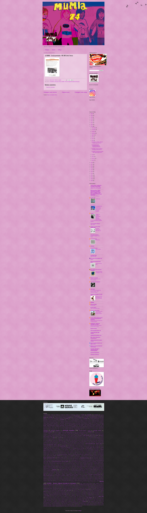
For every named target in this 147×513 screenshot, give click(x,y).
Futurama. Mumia (79, 463)
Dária (59, 453)
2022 (92, 120)
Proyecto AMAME (96, 494)
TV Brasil (84, 501)
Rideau (92, 259)
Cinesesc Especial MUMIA (89, 449)
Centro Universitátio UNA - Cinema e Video (51, 444)
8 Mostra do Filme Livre (66, 426)
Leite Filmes (93, 205)
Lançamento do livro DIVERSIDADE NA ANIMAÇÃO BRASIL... (96, 145)
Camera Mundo (96, 437)
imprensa (54, 469)
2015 (92, 167)
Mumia (102, 481)
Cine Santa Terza (46, 447)
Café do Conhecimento (67, 437)
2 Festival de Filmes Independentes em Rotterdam (55, 418)
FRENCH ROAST (59, 463)
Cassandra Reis (54, 440)
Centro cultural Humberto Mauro (86, 440)
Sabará (71, 496)
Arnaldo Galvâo (83, 434)
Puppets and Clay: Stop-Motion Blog (95, 227)
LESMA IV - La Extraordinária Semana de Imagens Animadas (72, 474)
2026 (92, 113)
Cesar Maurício (70, 444)
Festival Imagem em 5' (75, 460)
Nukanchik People (58, 488)
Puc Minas (102, 494)
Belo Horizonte (86, 435)
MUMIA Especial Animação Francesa (86, 484)
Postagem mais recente (50, 92)
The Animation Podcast (95, 223)
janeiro (93, 160)
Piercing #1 (89, 491)
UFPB (97, 501)
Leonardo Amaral (50, 474)
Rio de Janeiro (60, 496)
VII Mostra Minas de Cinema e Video (86, 503)
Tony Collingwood (69, 501)
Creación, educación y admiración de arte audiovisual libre (95, 349)
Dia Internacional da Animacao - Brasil (63, 454)
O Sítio (93, 488)
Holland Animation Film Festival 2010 (49, 468)
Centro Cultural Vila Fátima (90, 442)
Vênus (99, 502)
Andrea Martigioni (78, 429)
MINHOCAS (56, 480)
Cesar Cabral (64, 444)
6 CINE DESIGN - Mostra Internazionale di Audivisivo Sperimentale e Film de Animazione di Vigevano (75, 423)
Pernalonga (84, 491)
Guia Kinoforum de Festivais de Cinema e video (66, 466)
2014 (92, 169)
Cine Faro (48, 446)
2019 (92, 126)
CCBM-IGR (60, 440)
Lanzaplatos (70, 473)
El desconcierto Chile (65, 455)
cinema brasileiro (89, 448)
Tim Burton (55, 501)
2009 (92, 178)
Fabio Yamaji (93, 457)
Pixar (102, 491)
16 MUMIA (52, 81)
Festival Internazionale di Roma (76, 461)
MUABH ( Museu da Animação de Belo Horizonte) (79, 481)
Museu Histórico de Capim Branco (79, 485)
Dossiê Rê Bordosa (101, 454)
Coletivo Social (66, 450)
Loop (65, 476)
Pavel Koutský (63, 491)
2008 (92, 180)
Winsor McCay (86, 504)
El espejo (71, 455)
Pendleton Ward (78, 491)
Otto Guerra (69, 490)
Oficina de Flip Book (81, 489)
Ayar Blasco (80, 435)
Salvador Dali (81, 496)
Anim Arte (89, 429)
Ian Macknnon (73, 468)
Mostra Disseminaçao (59, 481)
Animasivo (45, 433)
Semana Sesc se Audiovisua (65, 497)
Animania (90, 431)
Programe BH (90, 494)
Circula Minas (96, 449)
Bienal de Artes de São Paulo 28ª (73, 436)
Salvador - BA (76, 496)
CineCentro (57, 447)
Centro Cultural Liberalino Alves (50, 441)
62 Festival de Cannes (63, 424)
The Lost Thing (49, 501)
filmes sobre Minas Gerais (84, 462)
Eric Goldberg (65, 456)
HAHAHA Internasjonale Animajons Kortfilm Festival (55, 467)
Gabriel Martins (90, 463)
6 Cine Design (95, 423)
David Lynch (69, 453)
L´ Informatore (57, 473)
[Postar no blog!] (69, 80)
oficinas (87, 489)
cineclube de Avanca (75, 447)
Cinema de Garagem (57, 449)
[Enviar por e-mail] (68, 80)
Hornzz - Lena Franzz (59, 468)
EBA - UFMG (46, 455)
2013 (92, 171)
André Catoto (71, 429)
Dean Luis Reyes (88, 453)
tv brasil (79, 501)
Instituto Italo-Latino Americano (84, 469)
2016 (92, 166)
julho (93, 136)
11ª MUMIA (81, 416)
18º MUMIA (79, 417)
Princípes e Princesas (71, 494)
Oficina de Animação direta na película (71, 489)
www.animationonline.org (96, 330)
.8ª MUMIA (89, 414)
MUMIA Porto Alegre (51, 485)
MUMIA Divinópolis (66, 484)
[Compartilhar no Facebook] (71, 80)
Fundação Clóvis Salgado (71, 463)
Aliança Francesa (51, 429)
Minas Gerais (50, 480)
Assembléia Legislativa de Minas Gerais (54, 435)
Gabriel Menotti (96, 463)
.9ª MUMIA (96, 414)
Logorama (50, 476)
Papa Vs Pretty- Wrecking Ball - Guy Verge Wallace (91, 490)
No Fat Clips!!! (93, 307)
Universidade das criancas (75, 502)
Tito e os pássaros (61, 501)
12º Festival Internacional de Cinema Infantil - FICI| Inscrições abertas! (96, 291)
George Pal (102, 463)
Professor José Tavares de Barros (81, 494)
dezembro (94, 127)
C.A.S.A (60, 437)
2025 (92, 115)
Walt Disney (70, 504)
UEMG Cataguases (91, 501)
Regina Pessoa (78, 495)
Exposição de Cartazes (84, 457)
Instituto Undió (92, 469)
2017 (92, 164)
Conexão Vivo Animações (94, 450)
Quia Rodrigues (47, 495)
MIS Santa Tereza (65, 480)
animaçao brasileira (55, 430)
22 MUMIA (56, 419)
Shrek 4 (101, 497)
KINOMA (92, 246)
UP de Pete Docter (83, 502)
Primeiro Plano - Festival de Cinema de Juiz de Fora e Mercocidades (55, 494)
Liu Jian (84, 474)
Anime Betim (55, 433)
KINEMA (92, 302)
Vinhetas (53, 50)
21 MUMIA (85, 418)
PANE (81, 490)
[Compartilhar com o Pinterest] (72, 80)
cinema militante (72, 449)
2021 (92, 122)
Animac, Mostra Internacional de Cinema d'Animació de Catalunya (96, 318)
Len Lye (93, 473)
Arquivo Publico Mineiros (91, 434)
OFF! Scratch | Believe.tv (95, 195)
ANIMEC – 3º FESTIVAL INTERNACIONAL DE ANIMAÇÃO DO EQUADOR (71, 433)
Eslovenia (90, 456)
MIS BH (60, 480)
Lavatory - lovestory (77, 473)
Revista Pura (98, 495)
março (93, 156)
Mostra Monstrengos (67, 481)
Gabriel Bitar (85, 463)
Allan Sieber (58, 429)
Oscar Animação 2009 (53, 490)
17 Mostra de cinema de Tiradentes (60, 417)
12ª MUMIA (86, 416)
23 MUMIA (62, 419)
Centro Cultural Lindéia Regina (61, 441)
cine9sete (52, 447)
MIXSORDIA (72, 480)
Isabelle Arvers (98, 469)
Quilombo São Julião (54, 495)
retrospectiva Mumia (91, 495)
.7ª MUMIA (82, 414)
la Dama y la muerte (64, 473)
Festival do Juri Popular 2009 (65, 460)
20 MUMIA (66, 418)
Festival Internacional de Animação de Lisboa (87, 460)
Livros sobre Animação (83, 475)
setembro (93, 133)
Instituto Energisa (75, 469)
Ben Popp (93, 435)
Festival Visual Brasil (95, 352)
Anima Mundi (95, 429)
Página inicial (65, 92)
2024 (92, 117)
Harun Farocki (73, 467)
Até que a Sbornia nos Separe (72, 435)
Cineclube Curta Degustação (65, 447)
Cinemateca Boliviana (79, 449)
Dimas (91, 454)
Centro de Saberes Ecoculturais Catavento (77, 443)
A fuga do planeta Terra (90, 426)
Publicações (47, 50)
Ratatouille (73, 495)
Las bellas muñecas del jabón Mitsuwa (98, 229)
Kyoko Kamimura (51, 473)
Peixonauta (73, 491)
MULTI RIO (96, 481)
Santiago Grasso (94, 496)
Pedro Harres (68, 491)
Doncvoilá (94, 454)
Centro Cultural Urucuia (80, 442)
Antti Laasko (73, 434)
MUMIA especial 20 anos (74, 484)
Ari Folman (78, 434)
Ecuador (51, 455)
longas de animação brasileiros (58, 476)
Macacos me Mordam (89, 476)
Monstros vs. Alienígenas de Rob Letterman (86, 480)
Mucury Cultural (90, 481)
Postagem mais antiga (81, 92)
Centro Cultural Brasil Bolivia (75, 440)
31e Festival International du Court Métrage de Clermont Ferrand (79, 420)
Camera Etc (91, 437)
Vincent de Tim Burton (96, 503)
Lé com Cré (83, 473)
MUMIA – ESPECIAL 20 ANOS (97, 483)
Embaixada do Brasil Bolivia (51, 456)
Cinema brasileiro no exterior (97, 448)
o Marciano (89, 488)
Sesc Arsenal (73, 497)
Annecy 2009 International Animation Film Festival (56, 434)
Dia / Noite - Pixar (53, 454)
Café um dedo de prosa (76, 437)
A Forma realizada (82, 426)
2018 (92, 162)
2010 (92, 176)
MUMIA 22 (45, 484)
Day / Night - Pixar (75, 453)
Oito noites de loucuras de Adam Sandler (97, 489)
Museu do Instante (59, 485)
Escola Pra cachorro (84, 456)
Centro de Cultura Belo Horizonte (64, 443)
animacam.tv (100, 429)
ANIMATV (49, 433)
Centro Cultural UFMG (72, 442)
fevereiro (93, 158)
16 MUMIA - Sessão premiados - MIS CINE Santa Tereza (97, 152)
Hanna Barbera (67, 467)
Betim (97, 435)
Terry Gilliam (69, 500)
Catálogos (60, 50)
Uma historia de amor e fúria (65, 502)
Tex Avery (73, 500)
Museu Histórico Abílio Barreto (67, 485)
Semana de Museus (56, 497)
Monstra (76, 480)
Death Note (94, 453)
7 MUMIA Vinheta (58, 426)
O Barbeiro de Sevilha (66, 488)
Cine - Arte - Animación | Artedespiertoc (95, 338)
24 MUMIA (68, 419)
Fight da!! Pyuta (93, 256)
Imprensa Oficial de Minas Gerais (65, 469)
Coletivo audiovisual (59, 450)
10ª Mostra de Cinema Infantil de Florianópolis (65, 416)
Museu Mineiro (87, 485)
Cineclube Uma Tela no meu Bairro (79, 448)
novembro (94, 129)
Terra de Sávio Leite (62, 500)
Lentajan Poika (98, 473)
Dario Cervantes (63, 453)
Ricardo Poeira (49, 496)
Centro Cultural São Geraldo (53, 442)
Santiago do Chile (88, 496)
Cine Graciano (53, 446)
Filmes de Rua (71, 462)
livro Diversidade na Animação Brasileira (93, 474)
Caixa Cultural (85, 437)
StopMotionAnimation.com (96, 335)
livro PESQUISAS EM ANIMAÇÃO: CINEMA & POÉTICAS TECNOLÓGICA (66, 475)
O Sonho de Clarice (47, 489)
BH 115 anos (93, 305)
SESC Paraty (97, 497)
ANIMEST (86, 433)
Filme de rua (66, 462)
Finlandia (91, 462)
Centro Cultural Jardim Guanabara (98, 440)
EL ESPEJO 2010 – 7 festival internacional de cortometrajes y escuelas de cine (86, 455)
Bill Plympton (91, 436)
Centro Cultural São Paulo (63, 442)
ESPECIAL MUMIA (60, 457)
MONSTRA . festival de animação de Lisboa (95, 324)
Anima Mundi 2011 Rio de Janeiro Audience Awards (99, 312)
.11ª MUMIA (45, 414)
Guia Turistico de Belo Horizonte (80, 466)
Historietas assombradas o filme (97, 467)
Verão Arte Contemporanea (56, 503)
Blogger (80, 510)
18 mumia (74, 417)
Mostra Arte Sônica (51, 481)
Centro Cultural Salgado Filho (93, 441)
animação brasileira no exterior (85, 430)
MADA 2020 (100, 476)
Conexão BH (87, 450)
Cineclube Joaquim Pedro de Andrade (92, 447)
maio (93, 140)
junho (93, 138)
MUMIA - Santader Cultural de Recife (86, 483)
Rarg (69, 495)
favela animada (94, 304)
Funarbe (64, 463)
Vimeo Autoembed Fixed (95, 308)
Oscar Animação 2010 (61, 490)
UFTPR (100, 501)
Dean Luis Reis (82, 453)
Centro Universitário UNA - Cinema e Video (93, 443)
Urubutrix (88, 502)
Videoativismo (76, 503)
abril (92, 154)
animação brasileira (68, 430)
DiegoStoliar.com (94, 248)
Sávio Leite (101, 496)
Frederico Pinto (53, 463)
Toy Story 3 (75, 501)
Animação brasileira (95, 234)
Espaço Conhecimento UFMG (49, 457)
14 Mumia (99, 416)
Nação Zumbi (93, 485)
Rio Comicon (55, 496)
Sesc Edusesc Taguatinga (81, 497)
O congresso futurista (74, 488)
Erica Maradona (71, 456)
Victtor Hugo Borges (64, 503)
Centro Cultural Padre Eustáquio (72, 441)
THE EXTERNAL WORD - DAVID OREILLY (83, 500)
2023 (92, 119)
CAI (81, 437)
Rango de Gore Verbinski (63, 495)
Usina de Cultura (94, 502)
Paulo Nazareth (56, 491)
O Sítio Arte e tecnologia (100, 488)
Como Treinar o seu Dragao (79, 450)
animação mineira (57, 81)
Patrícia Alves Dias (50, 491)
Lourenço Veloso (81, 476)
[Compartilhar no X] (70, 80)
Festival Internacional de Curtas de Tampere (60, 461)
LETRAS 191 (98, 198)
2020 (92, 124)
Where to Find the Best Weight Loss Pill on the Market (99, 297)
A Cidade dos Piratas (74, 426)
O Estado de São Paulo (82, 488)
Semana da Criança (49, 497)
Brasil (54, 437)
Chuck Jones (98, 444)
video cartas (71, 503)
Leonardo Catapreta (57, 474)
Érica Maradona (77, 456)
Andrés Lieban (84, 429)
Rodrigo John (66, 496)
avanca (92, 213)
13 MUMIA (93, 416)
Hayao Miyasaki (79, 467)
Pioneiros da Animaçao (96, 491)
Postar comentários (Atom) (52, 94)
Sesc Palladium (89, 497)
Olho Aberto (46, 490)
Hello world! (93, 224)
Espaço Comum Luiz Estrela (97, 456)
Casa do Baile (48, 440)
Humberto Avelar (67, 468)
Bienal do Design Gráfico (84, 436)
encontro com (59, 456)
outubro (93, 131)
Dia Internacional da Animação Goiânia (77, 454)
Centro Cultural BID (67, 440)
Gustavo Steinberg (90, 466)
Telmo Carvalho (54, 500)
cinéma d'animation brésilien (48, 449)
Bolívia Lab (50, 437)
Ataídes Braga (64, 435)
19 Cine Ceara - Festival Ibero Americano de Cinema (92, 417)
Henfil (85, 467)
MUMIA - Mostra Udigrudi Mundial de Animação (70, 81)
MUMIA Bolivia (58, 484)
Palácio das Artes (76, 490)
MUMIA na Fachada (97, 484)
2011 (92, 175)
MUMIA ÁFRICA (52, 484)
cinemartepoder (94, 238)
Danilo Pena (55, 453)
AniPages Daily (94, 255)
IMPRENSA (98, 239)
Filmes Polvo (77, 462)
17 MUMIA (69, 417)
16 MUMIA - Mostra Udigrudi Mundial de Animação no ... (96, 149)
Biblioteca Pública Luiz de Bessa (61, 436)
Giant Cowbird (98, 249)
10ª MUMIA (75, 416)
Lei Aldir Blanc (88, 473)
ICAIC (77, 468)
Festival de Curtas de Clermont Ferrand (53, 460)
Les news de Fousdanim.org (96, 258)
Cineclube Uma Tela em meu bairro (53, 448)
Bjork (99, 436)
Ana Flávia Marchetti (64, 429)
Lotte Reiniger (75, 476)
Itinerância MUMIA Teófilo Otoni (52, 470)
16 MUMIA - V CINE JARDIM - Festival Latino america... (97, 142)
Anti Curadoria (67, 434)
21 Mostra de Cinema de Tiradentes (76, 418)
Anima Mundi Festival (95, 310)
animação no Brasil (47, 431)
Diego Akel (86, 454)
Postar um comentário (50, 87)
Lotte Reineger (69, 476)
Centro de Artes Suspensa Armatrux (51, 443)
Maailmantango (94, 328)
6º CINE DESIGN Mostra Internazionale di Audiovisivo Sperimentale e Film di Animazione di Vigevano (84, 424)
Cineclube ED (82, 447)
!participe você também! (95, 281)
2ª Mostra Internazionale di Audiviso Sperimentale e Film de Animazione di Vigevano (85, 419)
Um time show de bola (55, 502)
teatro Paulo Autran (48, 500)
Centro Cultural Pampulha (83, 441)
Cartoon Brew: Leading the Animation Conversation (96, 186)
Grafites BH (93, 197)
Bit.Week (96, 436)
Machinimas (95, 476)
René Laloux (85, 495)
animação (45, 430)
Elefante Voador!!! (94, 277)
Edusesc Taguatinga (57, 455)
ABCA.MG (93, 289)
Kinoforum (45, 473)
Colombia (71, 450)
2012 (92, 173)
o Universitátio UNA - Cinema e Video (58, 489)
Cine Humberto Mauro (62, 446)
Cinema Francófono (65, 449)
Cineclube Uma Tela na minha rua (66, 448)
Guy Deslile (95, 466)
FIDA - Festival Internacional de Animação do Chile (55, 462)
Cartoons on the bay (95, 354)
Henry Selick (89, 467)
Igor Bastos (81, 468)
